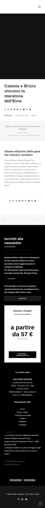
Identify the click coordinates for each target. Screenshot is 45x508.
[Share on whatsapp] (20, 109)
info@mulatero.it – (16, 392)
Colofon (23, 418)
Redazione (8, 115)
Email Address (10, 247)
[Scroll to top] (40, 503)
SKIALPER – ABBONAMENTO (22, 354)
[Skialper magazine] (14, 6)
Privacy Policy (30, 273)
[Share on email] (29, 109)
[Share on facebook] (4, 109)
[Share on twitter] (8, 109)
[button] (39, 7)
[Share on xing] (26, 109)
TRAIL (25, 133)
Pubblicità (22, 422)
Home (19, 133)
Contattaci (23, 425)
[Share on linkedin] (17, 109)
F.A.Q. (22, 409)
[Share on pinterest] (14, 109)
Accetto (12, 279)
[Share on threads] (11, 109)
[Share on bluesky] (23, 109)
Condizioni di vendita (23, 415)
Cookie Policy (30, 480)
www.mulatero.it (30, 392)
